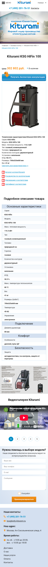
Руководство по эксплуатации (17, 176)
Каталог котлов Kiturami (15, 172)
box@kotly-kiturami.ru (16, 521)
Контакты (35, 8)
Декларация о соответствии (16, 180)
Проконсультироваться (24, 499)
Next (45, 424)
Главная (5, 45)
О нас (6, 551)
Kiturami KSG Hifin (30, 45)
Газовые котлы (16, 45)
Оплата (7, 559)
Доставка (8, 548)
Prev (3, 424)
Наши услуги (9, 555)
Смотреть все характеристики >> (15, 166)
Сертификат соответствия (15, 184)
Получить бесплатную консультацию (28, 77)
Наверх (41, 3)
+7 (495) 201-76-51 (19, 8)
